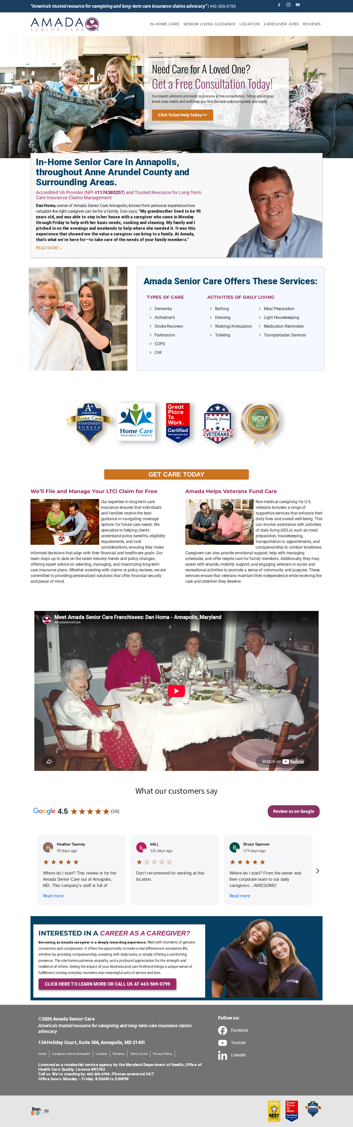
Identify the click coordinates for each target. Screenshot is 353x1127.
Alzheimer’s (165, 317)
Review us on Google (293, 811)
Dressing (223, 317)
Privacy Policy (162, 1054)
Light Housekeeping (281, 317)
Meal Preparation (279, 308)
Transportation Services (285, 335)
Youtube (238, 1042)
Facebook (239, 1030)
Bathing (222, 308)
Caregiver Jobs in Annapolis (71, 1054)
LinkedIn (238, 1055)
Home (42, 1054)
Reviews (119, 1054)
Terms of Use (139, 1054)
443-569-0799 (223, 6)
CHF (158, 352)
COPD (160, 343)
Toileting (223, 335)
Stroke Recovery (169, 326)
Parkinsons (164, 335)
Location (101, 1054)
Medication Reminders (284, 326)
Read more (53, 896)
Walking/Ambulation (233, 326)
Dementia (163, 308)
